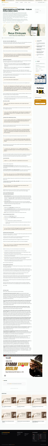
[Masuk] (45, 2)
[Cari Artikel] (35, 2)
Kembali (4, 4)
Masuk (11, 383)
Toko (17, 435)
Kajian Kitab (37, 71)
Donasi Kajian (18, 434)
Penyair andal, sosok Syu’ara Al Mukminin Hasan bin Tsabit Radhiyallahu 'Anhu (20, 0)
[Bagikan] (15, 407)
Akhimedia (13, 444)
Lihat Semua (40, 57)
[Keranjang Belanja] (36, 2)
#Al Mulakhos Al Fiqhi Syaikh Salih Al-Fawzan (10, 7)
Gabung (40, 103)
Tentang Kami (19, 433)
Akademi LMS (26, 434)
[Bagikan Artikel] (40, 10)
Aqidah (37, 68)
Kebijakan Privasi (27, 433)
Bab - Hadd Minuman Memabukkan (44, 0)
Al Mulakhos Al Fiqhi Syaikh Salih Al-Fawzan (40, 67)
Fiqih (40, 68)
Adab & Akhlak (38, 65)
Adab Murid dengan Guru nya (34, 0)
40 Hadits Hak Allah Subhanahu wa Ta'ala (40, 63)
